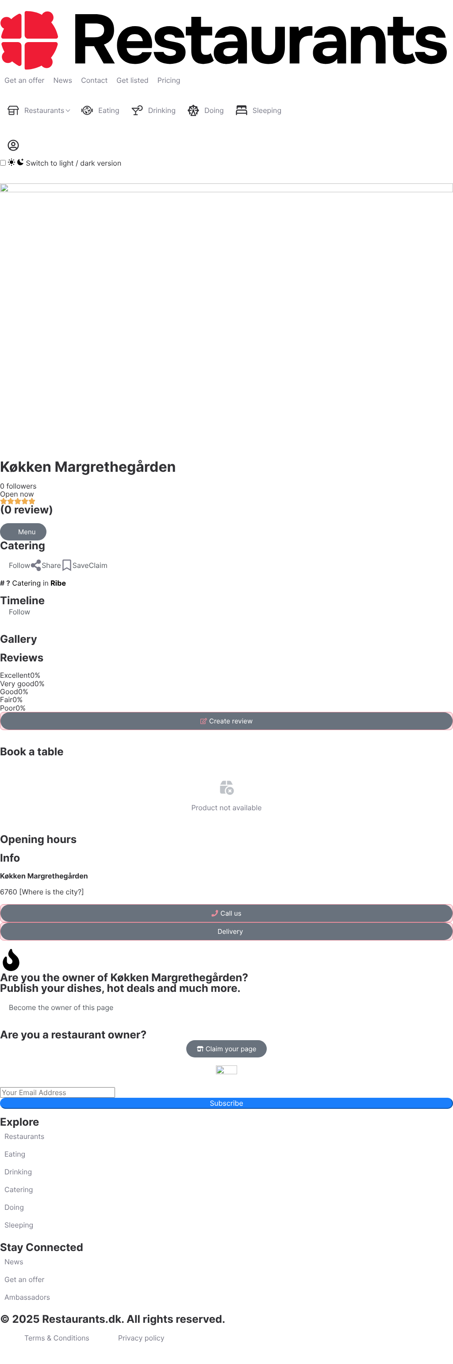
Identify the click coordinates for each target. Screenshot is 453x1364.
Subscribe (226, 1103)
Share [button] (51, 565)
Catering (22, 545)
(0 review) (26, 509)
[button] (15, 565)
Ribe (58, 583)
